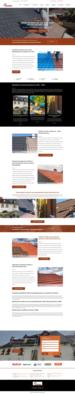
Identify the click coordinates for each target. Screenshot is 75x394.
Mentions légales (42, 392)
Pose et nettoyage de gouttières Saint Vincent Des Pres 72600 (55, 374)
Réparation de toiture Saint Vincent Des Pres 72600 (38, 373)
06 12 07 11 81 (60, 1)
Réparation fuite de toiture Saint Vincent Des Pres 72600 (55, 376)
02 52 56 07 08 (53, 1)
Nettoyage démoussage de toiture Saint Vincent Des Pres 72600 (20, 374)
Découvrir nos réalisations (37, 221)
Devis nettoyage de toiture (19, 186)
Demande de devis (44, 258)
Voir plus (37, 123)
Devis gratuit (16, 71)
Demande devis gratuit (18, 288)
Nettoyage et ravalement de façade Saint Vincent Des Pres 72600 (20, 377)
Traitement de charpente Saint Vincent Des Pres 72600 (37, 377)
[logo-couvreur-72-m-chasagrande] (7, 5)
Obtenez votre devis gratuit (45, 155)
